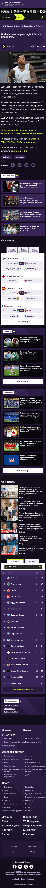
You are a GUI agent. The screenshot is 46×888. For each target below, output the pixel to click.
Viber (3, 142)
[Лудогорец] (1, 11)
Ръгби (27, 811)
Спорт (18, 26)
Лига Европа (9, 766)
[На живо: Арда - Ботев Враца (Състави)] (23, 356)
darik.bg (22, 509)
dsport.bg (10, 46)
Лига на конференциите (35, 766)
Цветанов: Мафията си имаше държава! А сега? (31, 549)
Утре (34, 250)
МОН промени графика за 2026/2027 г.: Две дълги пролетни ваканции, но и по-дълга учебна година (31, 491)
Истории (7, 817)
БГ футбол (9, 734)
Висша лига (14, 277)
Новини (6, 730)
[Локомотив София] (44, 11)
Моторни (29, 800)
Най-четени (8, 393)
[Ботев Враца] (34, 11)
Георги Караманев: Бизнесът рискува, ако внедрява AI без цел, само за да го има (31, 515)
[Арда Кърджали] (14, 11)
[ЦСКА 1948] (11, 11)
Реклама (28, 834)
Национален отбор (33, 742)
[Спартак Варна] (24, 11)
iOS (25, 151)
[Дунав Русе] (37, 11)
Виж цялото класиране (21, 690)
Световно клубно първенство (11, 776)
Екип (5, 821)
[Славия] (28, 11)
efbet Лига (15, 259)
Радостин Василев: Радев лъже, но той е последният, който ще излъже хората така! (31, 527)
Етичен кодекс (11, 825)
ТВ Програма (31, 821)
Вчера (12, 250)
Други (27, 775)
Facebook (34, 139)
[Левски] (5, 11)
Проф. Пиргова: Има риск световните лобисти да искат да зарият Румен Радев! (31, 503)
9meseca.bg (32, 846)
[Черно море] (31, 11)
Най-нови (7, 332)
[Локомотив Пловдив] (41, 11)
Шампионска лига (32, 763)
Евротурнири (9, 745)
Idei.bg (14, 852)
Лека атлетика (10, 794)
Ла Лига (13, 289)
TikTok (20, 142)
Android (17, 151)
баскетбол (20, 157)
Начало (10, 26)
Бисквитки (29, 829)
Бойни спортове (11, 804)
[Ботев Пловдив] (18, 11)
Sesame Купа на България (15, 742)
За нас (6, 834)
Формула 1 (29, 790)
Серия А (13, 306)
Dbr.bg (32, 852)
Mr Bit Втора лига (32, 739)
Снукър (7, 807)
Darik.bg (14, 846)
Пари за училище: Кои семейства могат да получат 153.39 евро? (30, 538)
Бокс (6, 797)
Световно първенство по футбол (14, 770)
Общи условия (32, 825)
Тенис (6, 790)
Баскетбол (28, 26)
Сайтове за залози (11, 706)
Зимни (7, 800)
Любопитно (30, 817)
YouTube (11, 142)
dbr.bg (21, 497)
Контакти (7, 829)
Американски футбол (13, 811)
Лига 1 (6, 763)
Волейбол (8, 787)
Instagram (31, 142)
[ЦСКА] (8, 11)
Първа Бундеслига (11, 759)
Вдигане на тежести (33, 794)
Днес (23, 250)
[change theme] (41, 17)
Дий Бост (6, 157)
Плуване (28, 804)
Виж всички (21, 322)
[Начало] (4, 26)
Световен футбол (13, 751)
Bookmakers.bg (9, 709)
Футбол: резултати (11, 712)
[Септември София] (21, 12)
